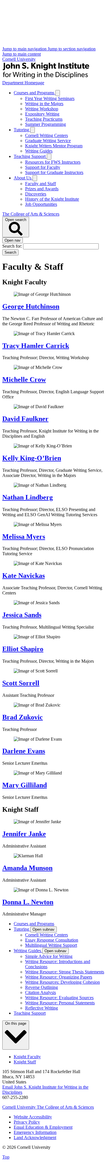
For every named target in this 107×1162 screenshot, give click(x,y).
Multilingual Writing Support (51, 945)
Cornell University (19, 59)
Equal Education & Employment (43, 1127)
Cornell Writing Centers (46, 135)
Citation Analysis (40, 992)
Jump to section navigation (72, 48)
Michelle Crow (24, 379)
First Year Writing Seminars (49, 98)
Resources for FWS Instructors (52, 162)
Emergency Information (35, 1132)
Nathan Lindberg (27, 497)
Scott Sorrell (20, 683)
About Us (23, 177)
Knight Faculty (27, 1056)
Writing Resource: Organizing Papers (58, 977)
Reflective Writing (41, 1007)
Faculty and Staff (40, 183)
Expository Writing (42, 113)
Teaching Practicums (43, 119)
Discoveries (35, 193)
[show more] (57, 93)
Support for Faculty (42, 167)
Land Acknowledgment (35, 1137)
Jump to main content (21, 54)
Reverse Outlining (41, 987)
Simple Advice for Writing (48, 956)
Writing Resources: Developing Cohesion (62, 982)
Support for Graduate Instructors (54, 172)
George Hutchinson (30, 306)
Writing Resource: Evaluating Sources (59, 997)
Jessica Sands (21, 615)
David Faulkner (25, 418)
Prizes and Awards (41, 188)
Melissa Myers (23, 536)
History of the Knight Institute (52, 199)
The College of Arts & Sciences (30, 214)
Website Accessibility (33, 1116)
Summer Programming (45, 124)
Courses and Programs (34, 92)
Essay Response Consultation (51, 940)
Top (5, 1157)
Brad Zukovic (22, 717)
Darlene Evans (23, 751)
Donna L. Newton (27, 902)
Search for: (12, 246)
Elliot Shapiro (22, 649)
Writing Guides (39, 150)
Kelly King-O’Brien (31, 458)
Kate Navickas (23, 575)
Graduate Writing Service (48, 140)
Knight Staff (25, 1061)
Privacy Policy (27, 1122)
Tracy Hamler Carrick (35, 345)
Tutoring (22, 129)
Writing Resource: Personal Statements (60, 1002)
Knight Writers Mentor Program (53, 145)
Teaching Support (30, 156)
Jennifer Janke (24, 834)
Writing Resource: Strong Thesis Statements (64, 971)
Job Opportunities (41, 204)
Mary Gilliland (24, 785)
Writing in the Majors (44, 103)
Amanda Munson (27, 868)
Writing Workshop (41, 108)
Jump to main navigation (25, 48)
